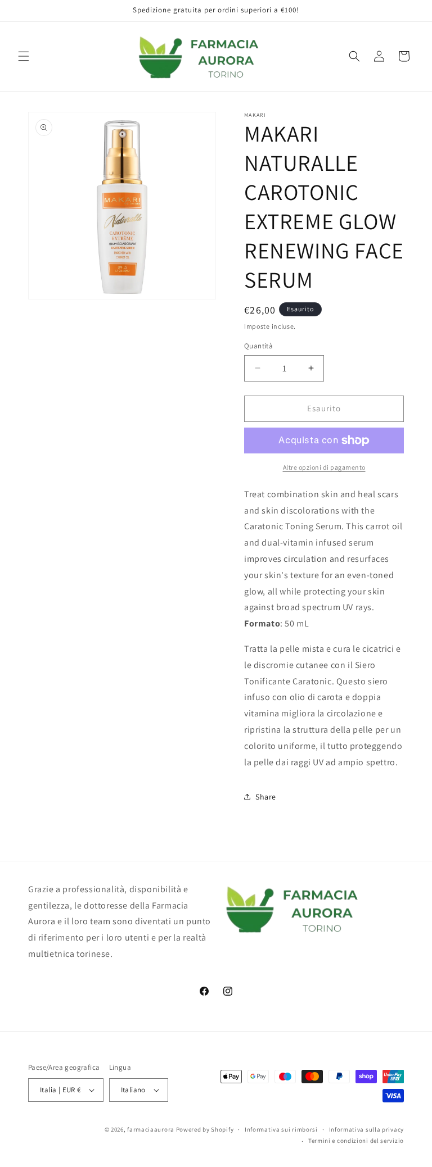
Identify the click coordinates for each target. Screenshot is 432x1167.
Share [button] (265, 797)
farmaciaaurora (150, 1129)
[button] (23, 56)
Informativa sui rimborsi (281, 1129)
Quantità (258, 346)
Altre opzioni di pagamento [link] (324, 467)
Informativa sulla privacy (366, 1129)
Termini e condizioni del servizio (356, 1141)
